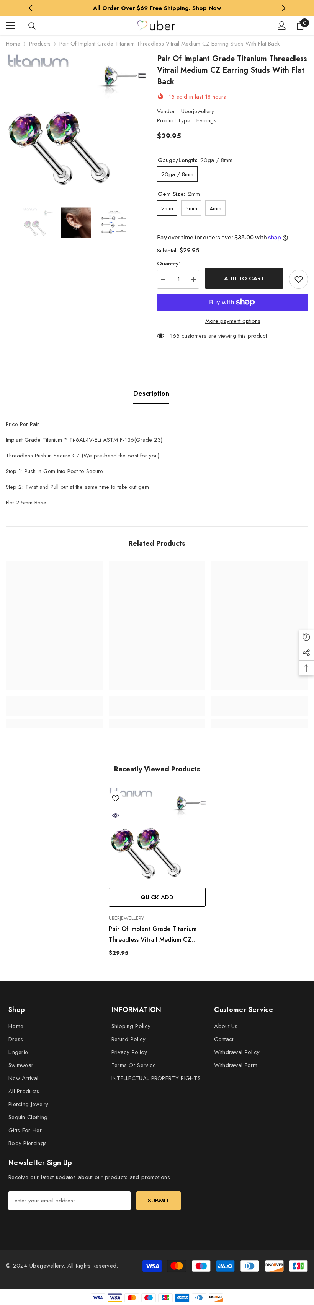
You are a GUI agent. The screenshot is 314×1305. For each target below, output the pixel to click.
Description (151, 394)
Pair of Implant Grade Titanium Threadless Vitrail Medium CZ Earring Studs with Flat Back (152, 934)
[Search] (32, 26)
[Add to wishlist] (298, 279)
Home (13, 43)
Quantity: (168, 263)
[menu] (10, 25)
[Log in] (282, 25)
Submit (158, 1200)
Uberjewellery (197, 111)
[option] (157, 8)
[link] (54, 710)
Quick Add (157, 897)
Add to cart (244, 278)
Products (40, 43)
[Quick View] (116, 815)
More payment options (232, 321)
